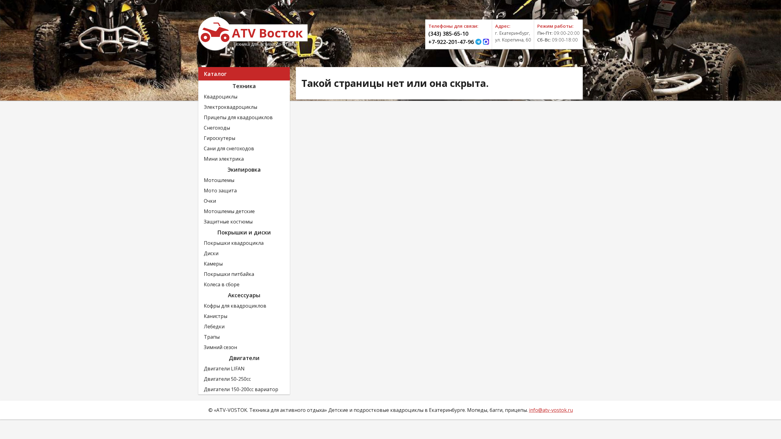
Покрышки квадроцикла (234, 243)
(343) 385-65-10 (448, 33)
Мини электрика (224, 158)
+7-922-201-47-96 (451, 41)
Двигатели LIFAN (224, 368)
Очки (210, 201)
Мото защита (220, 190)
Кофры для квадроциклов (235, 305)
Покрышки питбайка (229, 274)
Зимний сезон (220, 347)
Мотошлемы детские (229, 211)
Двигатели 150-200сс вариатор (241, 389)
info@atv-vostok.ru (551, 410)
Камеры (213, 263)
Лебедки (214, 326)
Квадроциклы (220, 96)
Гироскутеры (219, 138)
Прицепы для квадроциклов (238, 117)
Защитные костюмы (228, 221)
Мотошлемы (219, 180)
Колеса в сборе (221, 284)
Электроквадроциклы (230, 107)
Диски (211, 253)
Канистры (215, 316)
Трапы (212, 337)
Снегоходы (217, 127)
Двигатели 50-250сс (227, 379)
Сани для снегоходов (229, 148)
